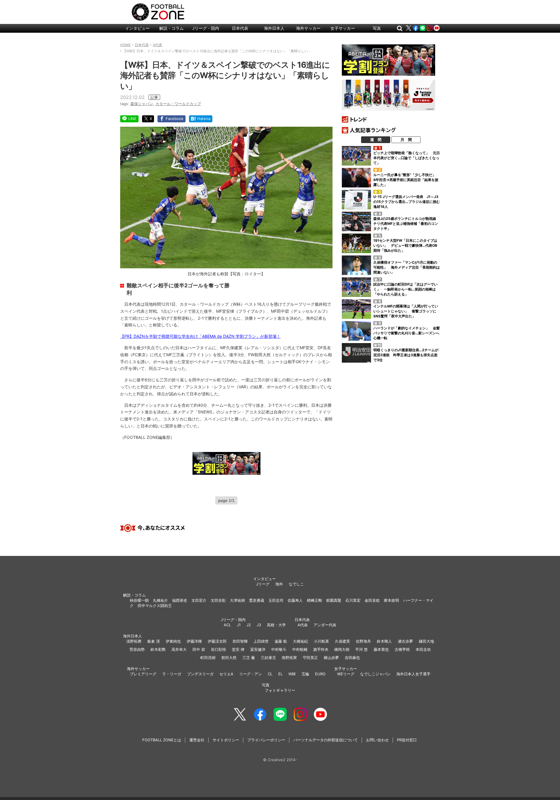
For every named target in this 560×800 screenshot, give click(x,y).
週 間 (376, 139)
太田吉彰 (218, 600)
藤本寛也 (381, 649)
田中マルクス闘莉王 (155, 605)
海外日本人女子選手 (413, 674)
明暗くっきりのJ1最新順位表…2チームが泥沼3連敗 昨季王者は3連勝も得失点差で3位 (405, 355)
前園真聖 (333, 600)
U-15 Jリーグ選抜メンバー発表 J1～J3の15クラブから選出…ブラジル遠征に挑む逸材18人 (406, 201)
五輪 (305, 674)
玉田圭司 (276, 600)
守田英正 (310, 657)
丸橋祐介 (160, 600)
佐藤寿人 (295, 600)
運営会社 (196, 740)
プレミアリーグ (143, 674)
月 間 (406, 139)
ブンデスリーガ (200, 674)
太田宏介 (198, 600)
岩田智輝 (240, 641)
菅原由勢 (137, 649)
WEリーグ (345, 674)
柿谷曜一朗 (139, 600)
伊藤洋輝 (194, 641)
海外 (279, 584)
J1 (239, 624)
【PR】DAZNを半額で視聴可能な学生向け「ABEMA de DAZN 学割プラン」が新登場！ (200, 336)
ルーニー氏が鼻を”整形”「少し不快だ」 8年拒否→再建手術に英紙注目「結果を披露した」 (406, 180)
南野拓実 (289, 657)
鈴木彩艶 (158, 649)
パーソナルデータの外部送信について (325, 740)
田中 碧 (198, 649)
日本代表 (240, 28)
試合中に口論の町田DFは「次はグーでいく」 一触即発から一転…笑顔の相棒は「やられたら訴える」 (405, 289)
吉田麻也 (352, 657)
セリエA (226, 674)
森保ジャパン (141, 103)
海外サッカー (308, 28)
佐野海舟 (363, 641)
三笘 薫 (248, 657)
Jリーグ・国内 (205, 28)
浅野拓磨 (133, 641)
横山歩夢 (331, 657)
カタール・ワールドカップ (178, 103)
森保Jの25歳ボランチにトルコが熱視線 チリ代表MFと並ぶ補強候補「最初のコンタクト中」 (406, 223)
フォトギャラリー (280, 690)
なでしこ (296, 584)
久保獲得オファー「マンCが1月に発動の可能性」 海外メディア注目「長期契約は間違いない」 (406, 267)
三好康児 (268, 657)
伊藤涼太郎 (217, 641)
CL (270, 674)
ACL (227, 624)
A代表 (303, 624)
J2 (248, 624)
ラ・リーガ (171, 674)
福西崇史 (179, 600)
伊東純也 (173, 641)
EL (280, 674)
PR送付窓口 (407, 740)
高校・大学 (276, 624)
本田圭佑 (423, 649)
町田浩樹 (208, 657)
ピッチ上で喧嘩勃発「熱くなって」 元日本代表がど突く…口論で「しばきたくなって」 (406, 158)
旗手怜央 (320, 649)
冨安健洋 (257, 649)
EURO (320, 674)
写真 (377, 28)
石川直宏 (352, 600)
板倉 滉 (153, 641)
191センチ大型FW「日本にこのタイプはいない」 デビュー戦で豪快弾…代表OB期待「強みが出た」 (405, 245)
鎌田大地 (426, 641)
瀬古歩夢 (405, 641)
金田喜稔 (372, 600)
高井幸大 (179, 649)
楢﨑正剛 (314, 600)
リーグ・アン (250, 674)
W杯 (292, 674)
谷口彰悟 (218, 649)
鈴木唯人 (384, 641)
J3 (259, 624)
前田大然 (229, 657)
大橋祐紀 (300, 641)
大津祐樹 (237, 600)
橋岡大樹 (341, 649)
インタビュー (137, 28)
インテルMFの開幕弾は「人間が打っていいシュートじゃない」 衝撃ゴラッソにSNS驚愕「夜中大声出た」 (405, 311)
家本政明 (391, 600)
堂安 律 (238, 649)
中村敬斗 (278, 649)
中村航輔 (299, 649)
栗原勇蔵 (256, 600)
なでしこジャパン (375, 674)
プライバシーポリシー (266, 740)
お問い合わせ (377, 740)
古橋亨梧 (402, 649)
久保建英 (342, 641)
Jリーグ (263, 584)
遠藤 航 (280, 641)
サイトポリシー (226, 740)
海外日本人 (274, 28)
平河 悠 (361, 649)
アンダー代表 (325, 624)
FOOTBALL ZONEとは (161, 740)
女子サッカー (342, 28)
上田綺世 (261, 641)
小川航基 (321, 641)
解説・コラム (171, 28)
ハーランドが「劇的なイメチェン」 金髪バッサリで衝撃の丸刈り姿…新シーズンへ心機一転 (406, 333)
